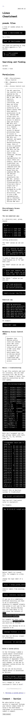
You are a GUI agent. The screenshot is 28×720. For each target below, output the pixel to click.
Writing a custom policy (14, 693)
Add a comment (6, 714)
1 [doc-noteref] (22, 684)
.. (3, 6)
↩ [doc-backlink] (24, 693)
